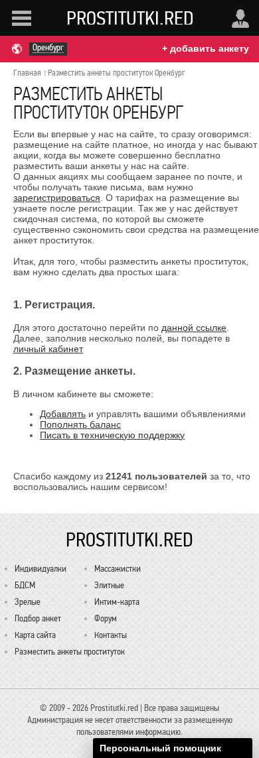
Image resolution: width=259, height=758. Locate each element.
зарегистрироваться (56, 197)
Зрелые (28, 601)
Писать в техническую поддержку (112, 435)
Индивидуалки (40, 568)
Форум (105, 618)
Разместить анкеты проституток (70, 651)
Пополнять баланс (80, 424)
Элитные (109, 585)
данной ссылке (193, 327)
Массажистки (117, 568)
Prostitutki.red (130, 18)
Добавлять (63, 414)
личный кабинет (48, 349)
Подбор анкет (38, 618)
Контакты (110, 635)
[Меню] (21, 18)
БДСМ (25, 585)
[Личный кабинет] (240, 18)
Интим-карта (116, 601)
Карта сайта (35, 635)
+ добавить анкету (205, 48)
